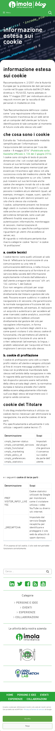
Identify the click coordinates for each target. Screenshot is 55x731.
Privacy (26, 709)
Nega (27, 726)
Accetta (27, 719)
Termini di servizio (37, 709)
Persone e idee (27, 602)
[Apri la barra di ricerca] (50, 13)
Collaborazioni (27, 617)
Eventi (27, 607)
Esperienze (27, 612)
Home (9, 695)
